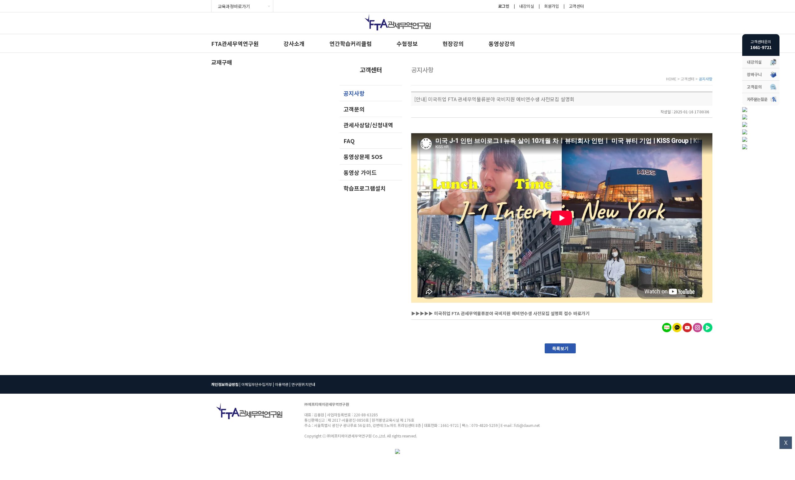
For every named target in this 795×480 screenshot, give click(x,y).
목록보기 (560, 348)
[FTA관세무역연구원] (398, 31)
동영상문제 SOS (363, 156)
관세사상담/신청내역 (368, 125)
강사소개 (294, 43)
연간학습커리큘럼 (350, 43)
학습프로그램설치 (364, 188)
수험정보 (407, 43)
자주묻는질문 (757, 99)
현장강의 (453, 43)
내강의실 (526, 6)
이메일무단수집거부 (256, 384)
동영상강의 (501, 43)
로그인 (503, 6)
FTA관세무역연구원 (235, 43)
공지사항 (354, 93)
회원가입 (551, 6)
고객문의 (354, 109)
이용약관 (281, 384)
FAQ (349, 141)
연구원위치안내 (303, 384)
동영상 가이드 (360, 172)
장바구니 (754, 74)
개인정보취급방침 (224, 384)
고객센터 (576, 6)
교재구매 (221, 62)
